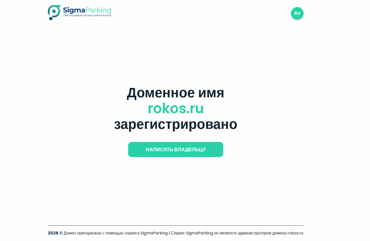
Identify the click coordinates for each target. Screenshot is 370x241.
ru (297, 13)
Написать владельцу (176, 149)
